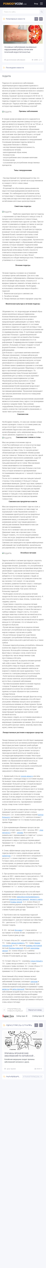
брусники (18, 930)
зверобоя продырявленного (28, 897)
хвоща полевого (17, 943)
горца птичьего (36, 961)
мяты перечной (18, 989)
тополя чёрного (27, 776)
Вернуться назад (35, 1010)
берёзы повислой (16, 948)
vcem (15, 3)
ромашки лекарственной (19, 899)
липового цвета (36, 899)
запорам (34, 981)
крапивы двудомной (34, 946)
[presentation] (36, 19)
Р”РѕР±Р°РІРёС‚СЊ (15, 1010)
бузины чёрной (16, 902)
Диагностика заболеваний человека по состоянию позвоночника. (21, 48)
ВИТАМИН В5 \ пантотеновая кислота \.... (22, 1053)
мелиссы (5, 989)
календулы (6, 856)
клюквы (20, 833)
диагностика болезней (13, 60)
